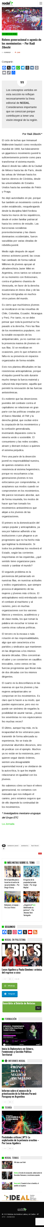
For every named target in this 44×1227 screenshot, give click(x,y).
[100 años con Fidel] (7, 1165)
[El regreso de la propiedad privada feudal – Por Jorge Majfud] (31, 871)
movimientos (24, 846)
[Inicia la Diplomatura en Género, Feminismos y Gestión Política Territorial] (22, 1034)
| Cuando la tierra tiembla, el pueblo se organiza (26, 1184)
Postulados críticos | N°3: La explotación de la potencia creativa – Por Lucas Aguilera (20, 1140)
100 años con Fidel (20, 1162)
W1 (3, 849)
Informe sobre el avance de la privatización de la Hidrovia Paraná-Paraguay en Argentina (19, 1093)
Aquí (38, 1008)
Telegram (11, 994)
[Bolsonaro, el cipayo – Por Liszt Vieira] (12, 896)
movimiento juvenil (12, 846)
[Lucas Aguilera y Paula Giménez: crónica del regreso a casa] (22, 954)
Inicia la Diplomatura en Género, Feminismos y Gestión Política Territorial (18, 1051)
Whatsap (11, 986)
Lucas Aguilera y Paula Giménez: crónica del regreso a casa (22, 971)
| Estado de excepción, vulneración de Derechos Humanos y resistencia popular (28, 1173)
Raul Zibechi (35, 846)
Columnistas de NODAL (10, 34)
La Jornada (8, 824)
